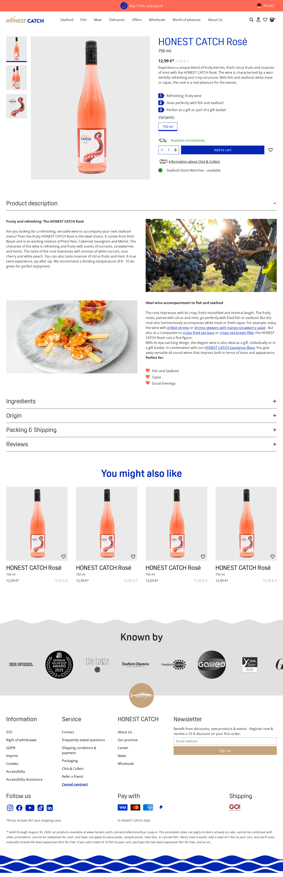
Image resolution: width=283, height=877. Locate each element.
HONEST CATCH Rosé (33, 568)
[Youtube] (30, 808)
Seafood (66, 19)
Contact (68, 732)
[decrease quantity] (161, 150)
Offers (137, 19)
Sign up (225, 750)
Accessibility (15, 771)
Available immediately (188, 140)
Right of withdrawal (21, 740)
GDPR (10, 748)
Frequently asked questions (83, 740)
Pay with (129, 796)
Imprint (12, 755)
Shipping (240, 796)
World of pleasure (187, 19)
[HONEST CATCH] (25, 19)
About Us (215, 19)
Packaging (70, 760)
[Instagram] (10, 808)
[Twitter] (41, 808)
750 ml (168, 126)
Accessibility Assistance (24, 779)
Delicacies (117, 19)
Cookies (12, 763)
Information (21, 719)
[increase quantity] (175, 150)
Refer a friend (72, 776)
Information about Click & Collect (194, 161)
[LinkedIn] (50, 808)
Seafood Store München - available (194, 170)
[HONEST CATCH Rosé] (37, 524)
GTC (9, 732)
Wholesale (157, 19)
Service (71, 719)
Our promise (128, 740)
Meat (98, 19)
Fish (83, 19)
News (122, 755)
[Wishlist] (265, 20)
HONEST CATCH (138, 719)
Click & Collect (73, 768)
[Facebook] (19, 808)
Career (123, 748)
